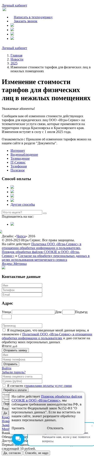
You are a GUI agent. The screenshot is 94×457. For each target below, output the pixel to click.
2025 (13, 63)
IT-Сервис (18, 162)
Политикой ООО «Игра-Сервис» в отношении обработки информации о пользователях (47, 336)
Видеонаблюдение (24, 154)
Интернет (17, 150)
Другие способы (22, 204)
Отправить (10, 364)
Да (5, 413)
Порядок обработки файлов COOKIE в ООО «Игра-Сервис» (47, 398)
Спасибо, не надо (36, 453)
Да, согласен (12, 453)
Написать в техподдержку (33, 17)
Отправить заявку (15, 350)
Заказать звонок (25, 21)
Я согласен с (16, 386)
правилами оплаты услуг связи (49, 386)
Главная (16, 55)
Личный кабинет (14, 5)
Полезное (17, 170)
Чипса (21, 236)
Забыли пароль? (14, 372)
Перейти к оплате (15, 390)
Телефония (18, 166)
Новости (16, 59)
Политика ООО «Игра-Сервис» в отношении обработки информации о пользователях (41, 246)
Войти (6, 368)
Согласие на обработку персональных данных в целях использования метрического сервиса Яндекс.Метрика (46, 260)
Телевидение (20, 158)
